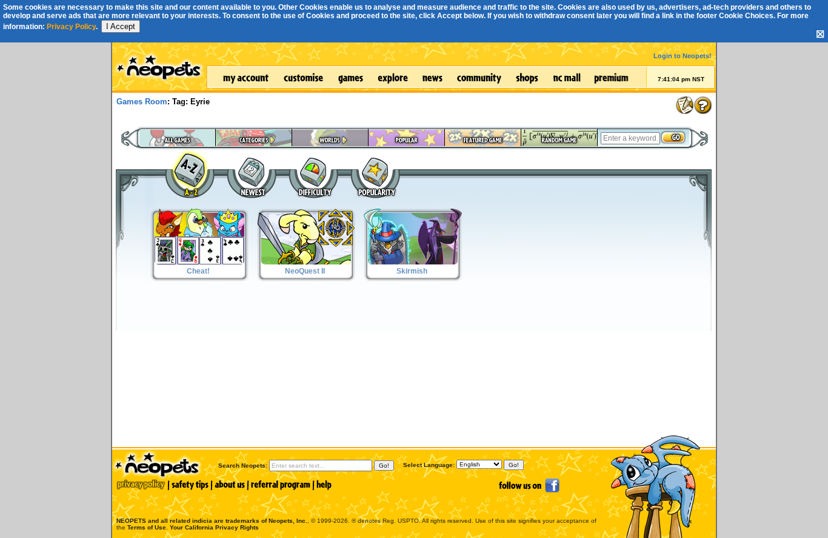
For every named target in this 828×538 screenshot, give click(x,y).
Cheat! (198, 271)
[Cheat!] (199, 279)
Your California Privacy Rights (214, 527)
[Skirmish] (413, 279)
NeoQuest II (305, 271)
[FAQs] (702, 105)
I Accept (120, 26)
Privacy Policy (71, 26)
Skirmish (411, 271)
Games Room (141, 101)
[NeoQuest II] (306, 279)
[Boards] (684, 105)
